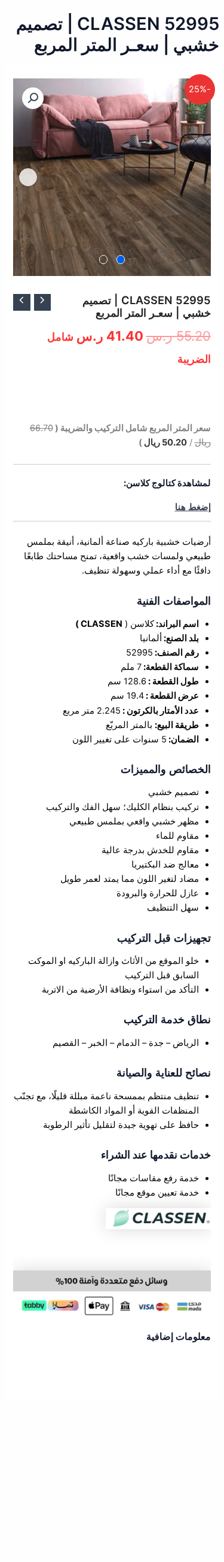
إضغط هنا (193, 507)
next (28, 177)
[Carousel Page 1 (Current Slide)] (120, 259)
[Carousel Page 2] (103, 259)
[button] (33, 98)
